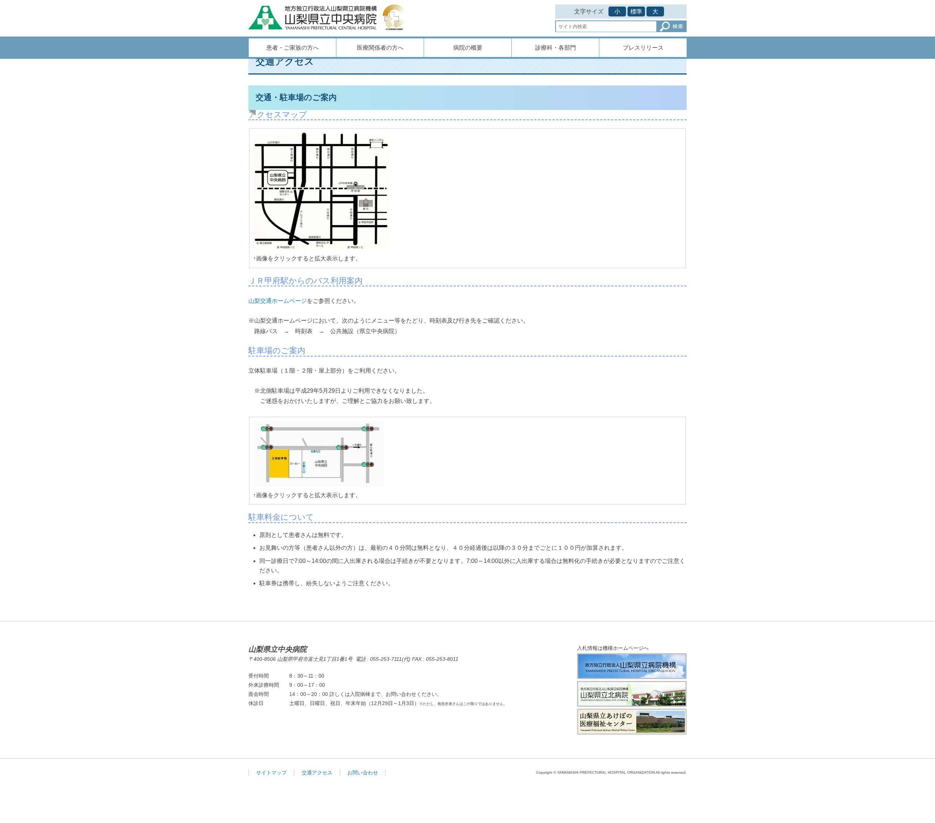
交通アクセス (317, 773)
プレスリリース (643, 48)
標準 (636, 11)
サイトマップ (271, 773)
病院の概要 (467, 48)
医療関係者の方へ (380, 48)
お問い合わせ (362, 773)
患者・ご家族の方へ (292, 48)
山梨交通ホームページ (277, 301)
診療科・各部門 (555, 48)
